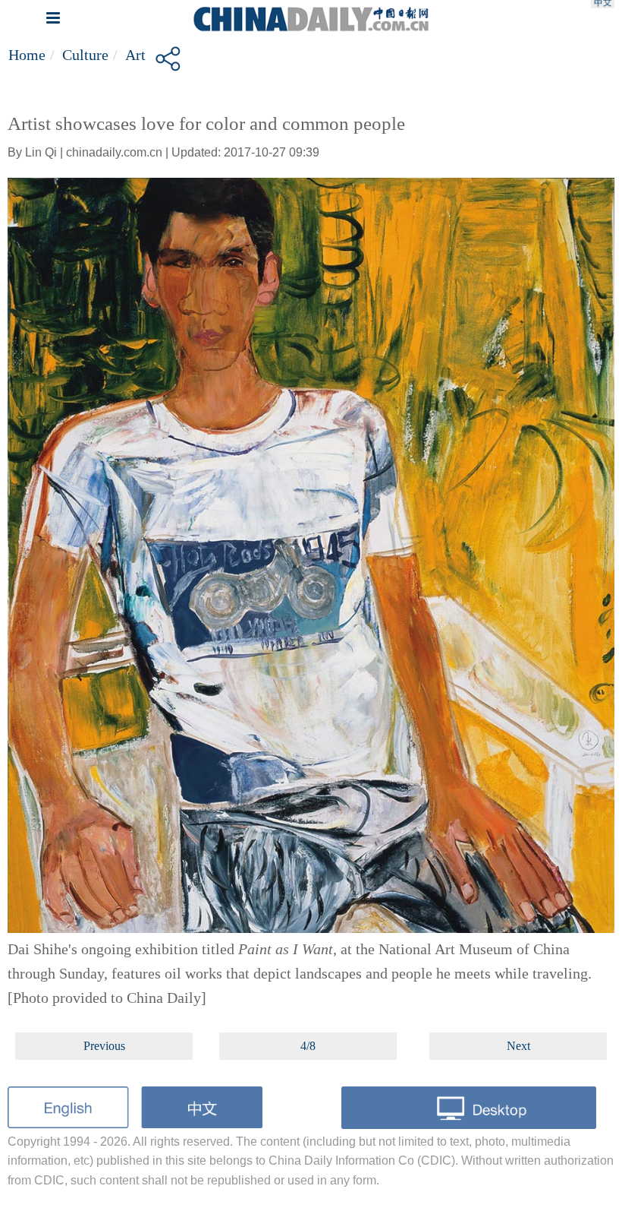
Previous (104, 1045)
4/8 (308, 1045)
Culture (85, 54)
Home (27, 54)
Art (135, 54)
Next (518, 1045)
